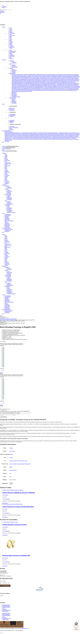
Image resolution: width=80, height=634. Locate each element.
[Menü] (78, 622)
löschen (1, 372)
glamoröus (14, 460)
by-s (3, 5)
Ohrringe (11, 68)
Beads (8, 205)
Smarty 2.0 (11, 58)
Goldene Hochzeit (21, 463)
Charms (8, 206)
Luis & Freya (11, 56)
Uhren (3, 104)
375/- (10, 473)
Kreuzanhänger (14, 94)
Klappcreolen (14, 70)
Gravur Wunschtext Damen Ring (10, 412)
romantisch (22, 460)
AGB (3, 608)
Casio (10, 34)
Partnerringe (7, 141)
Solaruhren (11, 122)
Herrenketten (14, 103)
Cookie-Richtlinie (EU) (6, 610)
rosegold (11, 457)
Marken (3, 26)
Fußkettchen (14, 100)
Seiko (10, 57)
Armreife (13, 61)
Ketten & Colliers (12, 97)
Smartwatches (12, 120)
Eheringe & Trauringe (9, 131)
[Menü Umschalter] (0, 144)
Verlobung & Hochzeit (6, 130)
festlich (10, 460)
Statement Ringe (15, 67)
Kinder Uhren (12, 110)
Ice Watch (11, 54)
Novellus (11, 41)
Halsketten (14, 98)
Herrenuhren (11, 109)
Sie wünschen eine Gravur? (5, 409)
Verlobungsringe (8, 230)
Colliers (13, 99)
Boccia (10, 50)
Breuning (11, 32)
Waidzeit (11, 47)
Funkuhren (11, 116)
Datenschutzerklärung (6, 606)
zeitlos (26, 460)
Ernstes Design (12, 52)
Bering (10, 31)
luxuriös (18, 460)
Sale (3, 142)
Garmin (10, 39)
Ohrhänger (14, 72)
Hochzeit (11, 463)
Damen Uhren (12, 108)
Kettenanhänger (12, 73)
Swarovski (11, 45)
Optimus (11, 42)
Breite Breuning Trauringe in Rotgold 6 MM (8, 318)
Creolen (13, 69)
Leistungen (4, 6)
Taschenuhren (12, 126)
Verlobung (15, 463)
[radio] (41, 347)
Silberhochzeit (27, 463)
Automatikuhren (12, 115)
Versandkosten (7, 499)
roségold (11, 454)
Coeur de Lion (12, 35)
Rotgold (14, 470)
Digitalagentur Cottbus (24, 628)
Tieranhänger (14, 95)
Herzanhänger (14, 92)
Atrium (10, 30)
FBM (10, 37)
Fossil (10, 38)
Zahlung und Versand (6, 604)
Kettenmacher (12, 55)
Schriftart (11, 411)
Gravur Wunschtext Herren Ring (10, 413)
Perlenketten (14, 101)
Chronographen (12, 114)
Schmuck (4, 59)
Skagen (10, 44)
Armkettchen (14, 62)
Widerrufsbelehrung (6, 605)
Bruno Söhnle (12, 33)
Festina (10, 53)
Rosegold (11, 470)
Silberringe (14, 65)
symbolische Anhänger (16, 96)
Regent (10, 43)
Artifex (10, 28)
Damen (10, 451)
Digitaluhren (11, 121)
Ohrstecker (14, 71)
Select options (4, 503)
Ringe (10, 63)
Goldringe (13, 64)
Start (1, 319)
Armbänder (11, 60)
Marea (10, 40)
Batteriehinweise (5, 611)
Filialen (3, 7)
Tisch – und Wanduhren (13, 127)
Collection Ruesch (12, 51)
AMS (10, 27)
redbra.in (12, 628)
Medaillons (14, 93)
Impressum (4, 609)
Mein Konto (2, 12)
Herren (14, 451)
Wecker (10, 128)
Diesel (10, 36)
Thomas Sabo (11, 46)
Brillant (10, 467)
